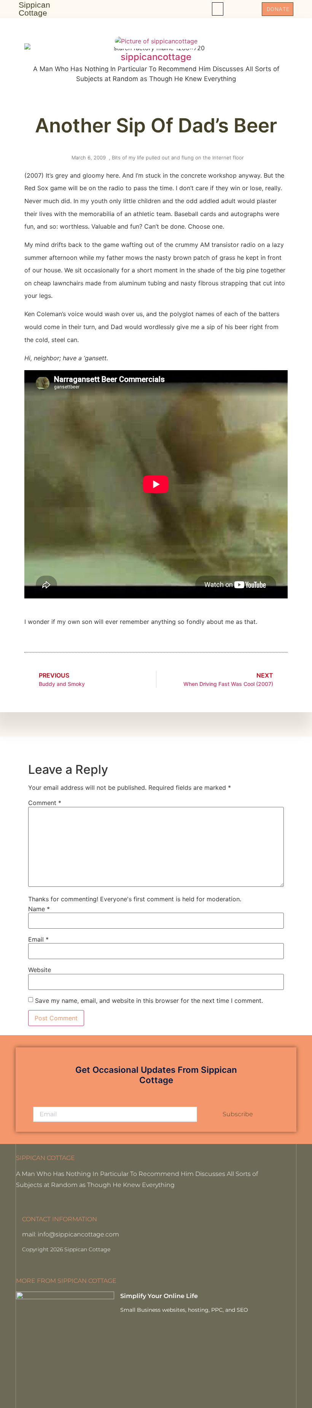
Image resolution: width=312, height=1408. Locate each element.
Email (38, 939)
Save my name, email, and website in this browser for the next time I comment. (149, 1001)
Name (39, 909)
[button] (217, 9)
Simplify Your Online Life (159, 1296)
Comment (44, 803)
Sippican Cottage (34, 8)
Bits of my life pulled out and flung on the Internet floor (178, 157)
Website (39, 970)
